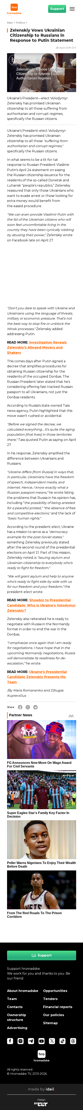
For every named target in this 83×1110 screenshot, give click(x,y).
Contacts (15, 1007)
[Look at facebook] (10, 1041)
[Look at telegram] (31, 1041)
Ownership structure (16, 1017)
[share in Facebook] (20, 707)
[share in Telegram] (35, 707)
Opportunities (55, 991)
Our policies (53, 1015)
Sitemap (50, 1023)
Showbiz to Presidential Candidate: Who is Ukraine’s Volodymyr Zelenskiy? (41, 605)
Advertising (17, 1028)
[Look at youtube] (41, 1041)
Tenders (50, 999)
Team (12, 999)
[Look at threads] (73, 1041)
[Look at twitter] (52, 1041)
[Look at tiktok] (62, 1041)
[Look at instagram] (21, 1041)
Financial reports (57, 1007)
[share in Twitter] (28, 707)
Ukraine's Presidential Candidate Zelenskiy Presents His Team (37, 677)
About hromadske (22, 991)
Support (57, 9)
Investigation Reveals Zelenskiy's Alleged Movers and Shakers (37, 348)
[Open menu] (72, 9)
